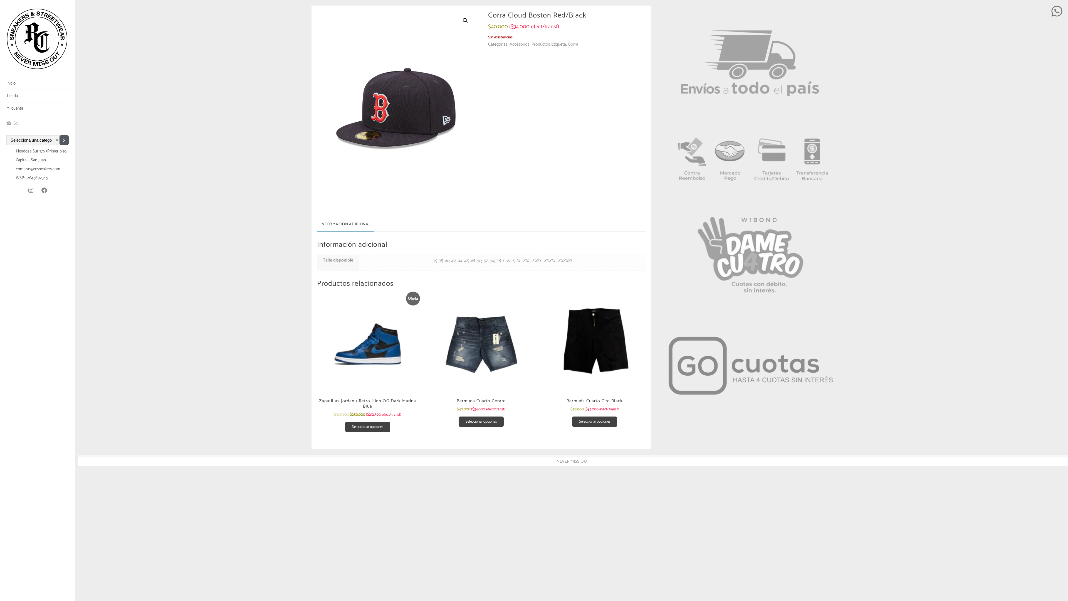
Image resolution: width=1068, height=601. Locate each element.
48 (472, 261)
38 (440, 261)
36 (434, 261)
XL (518, 261)
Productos (540, 44)
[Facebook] (44, 190)
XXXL (537, 261)
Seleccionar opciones (367, 427)
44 (460, 261)
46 (466, 261)
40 (446, 261)
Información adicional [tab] (345, 224)
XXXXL (550, 261)
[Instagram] (31, 190)
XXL (526, 261)
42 (453, 261)
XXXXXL (565, 261)
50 (479, 261)
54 (492, 261)
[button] (465, 21)
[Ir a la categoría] (64, 140)
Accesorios (520, 44)
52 (485, 261)
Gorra (573, 44)
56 (498, 261)
